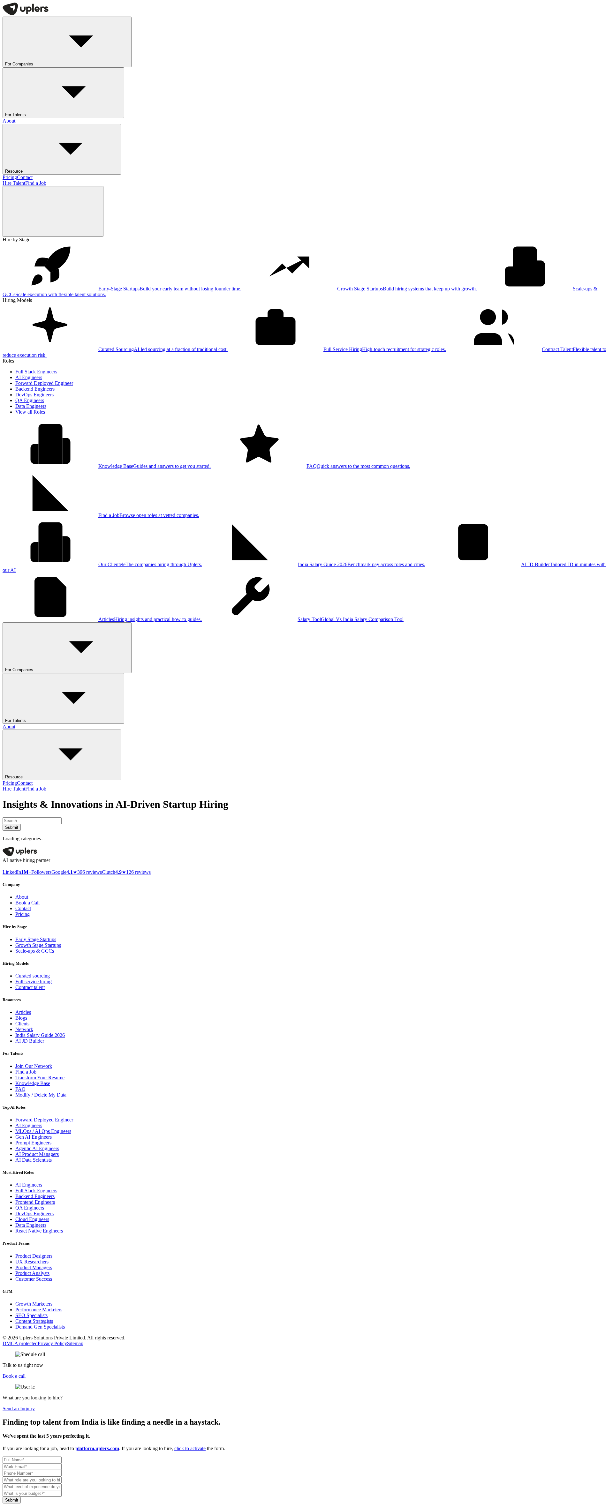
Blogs (21, 1018)
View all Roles (30, 412)
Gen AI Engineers (33, 1137)
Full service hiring (33, 981)
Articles (23, 1012)
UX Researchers (32, 1261)
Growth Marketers (33, 1304)
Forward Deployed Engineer (44, 383)
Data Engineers (30, 406)
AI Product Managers (37, 1154)
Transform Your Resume (39, 1077)
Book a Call (27, 902)
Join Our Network (33, 1066)
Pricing (10, 177)
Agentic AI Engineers (37, 1148)
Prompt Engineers (33, 1142)
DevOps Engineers (34, 394)
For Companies (19, 64)
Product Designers (33, 1256)
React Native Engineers (39, 1230)
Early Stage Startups (35, 939)
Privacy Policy (52, 1343)
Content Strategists (34, 1321)
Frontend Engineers (35, 1202)
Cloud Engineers (32, 1219)
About (9, 121)
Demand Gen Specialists (40, 1327)
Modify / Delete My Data (40, 1095)
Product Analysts (32, 1273)
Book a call (14, 1376)
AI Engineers (28, 377)
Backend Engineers (35, 389)
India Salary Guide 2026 (40, 1035)
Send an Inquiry (19, 1408)
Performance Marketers (38, 1309)
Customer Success (33, 1279)
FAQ (20, 1089)
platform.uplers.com (97, 1448)
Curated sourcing (32, 975)
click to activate (190, 1448)
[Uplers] (26, 13)
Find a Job (35, 183)
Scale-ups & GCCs (34, 951)
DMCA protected (20, 1343)
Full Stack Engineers (36, 371)
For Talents (15, 114)
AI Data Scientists (33, 1160)
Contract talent (30, 987)
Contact (25, 177)
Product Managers (33, 1267)
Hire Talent (14, 183)
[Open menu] (53, 211)
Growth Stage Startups (38, 945)
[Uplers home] (20, 854)
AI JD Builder (29, 1041)
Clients (22, 1023)
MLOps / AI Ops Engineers (43, 1131)
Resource (14, 171)
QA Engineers (29, 400)
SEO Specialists (31, 1315)
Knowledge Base (32, 1083)
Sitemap (75, 1343)
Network (24, 1029)
